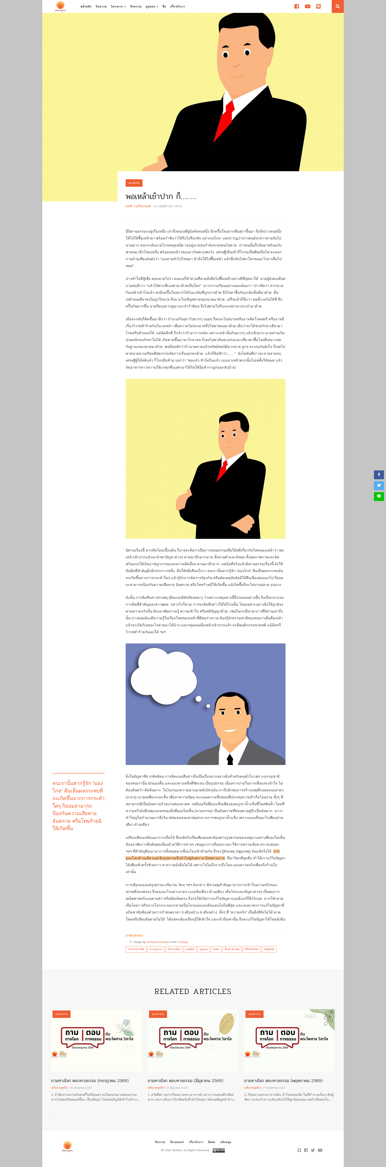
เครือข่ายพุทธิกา (60, 1088)
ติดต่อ (212, 1142)
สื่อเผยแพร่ (177, 1142)
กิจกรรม (136, 6)
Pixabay (182, 942)
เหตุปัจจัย (269, 949)
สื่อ (164, 6)
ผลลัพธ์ (190, 949)
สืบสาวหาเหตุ (232, 949)
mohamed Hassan (158, 942)
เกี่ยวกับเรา (177, 6)
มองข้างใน (61, 1014)
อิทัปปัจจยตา (252, 949)
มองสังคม (134, 183)
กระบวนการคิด (136, 949)
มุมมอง (151, 6)
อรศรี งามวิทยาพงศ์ (138, 206)
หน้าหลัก (86, 6)
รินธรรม (101, 6)
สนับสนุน (226, 1142)
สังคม (216, 949)
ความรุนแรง (156, 949)
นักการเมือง (174, 949)
